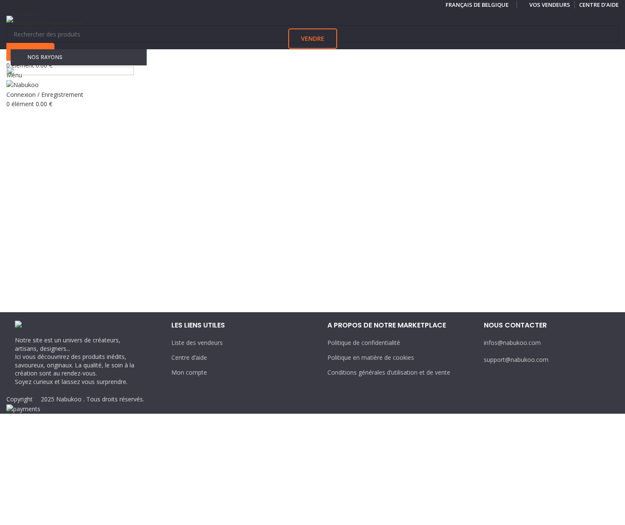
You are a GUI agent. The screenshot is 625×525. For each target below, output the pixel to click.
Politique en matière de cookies (370, 357)
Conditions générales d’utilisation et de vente (388, 372)
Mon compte (189, 372)
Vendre (312, 38)
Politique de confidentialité (363, 343)
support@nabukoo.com (516, 360)
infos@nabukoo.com (512, 343)
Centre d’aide (189, 357)
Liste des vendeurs (197, 343)
